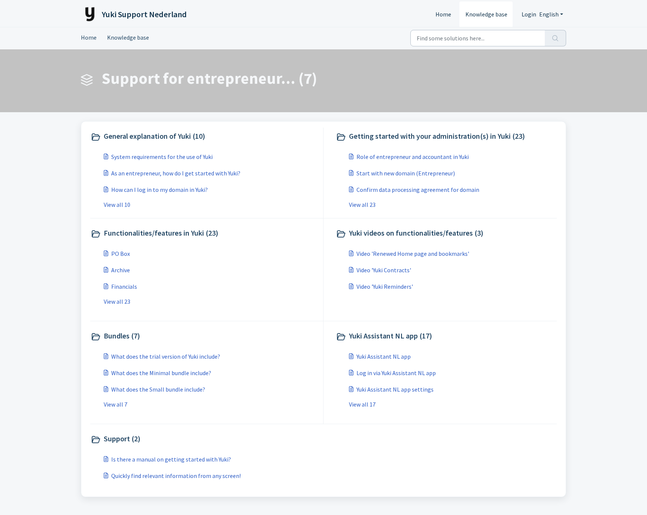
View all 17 (362, 404)
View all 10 (117, 204)
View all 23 (362, 204)
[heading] (205, 137)
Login (529, 14)
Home (443, 14)
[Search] (555, 38)
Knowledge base (486, 14)
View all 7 (115, 404)
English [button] (549, 14)
